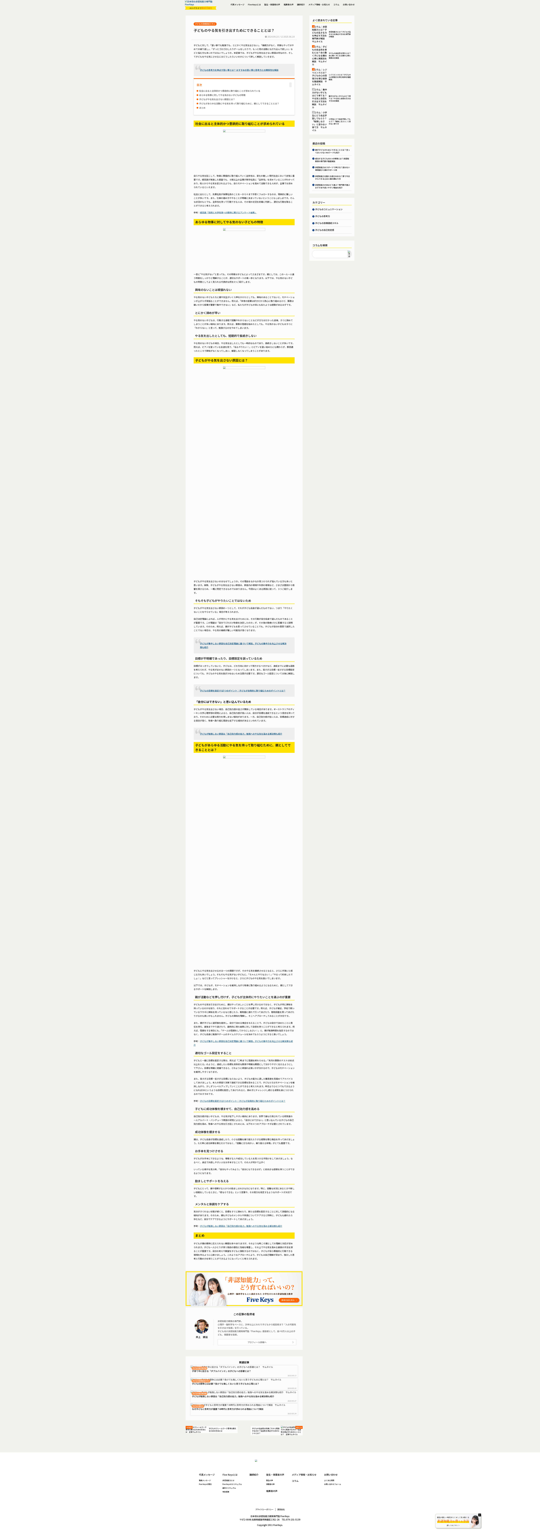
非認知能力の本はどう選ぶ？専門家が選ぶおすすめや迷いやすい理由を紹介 (332, 186)
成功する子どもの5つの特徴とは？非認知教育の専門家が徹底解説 (332, 160)
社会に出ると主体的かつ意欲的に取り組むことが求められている (229, 90)
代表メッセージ (237, 4)
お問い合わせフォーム (332, 1484)
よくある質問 (329, 1480)
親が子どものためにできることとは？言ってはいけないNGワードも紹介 (332, 151)
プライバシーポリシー (264, 1509)
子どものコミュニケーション (329, 209)
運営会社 (281, 1509)
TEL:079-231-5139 (291, 1519)
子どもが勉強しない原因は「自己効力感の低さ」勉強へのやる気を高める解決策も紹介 (241, 733)
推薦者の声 (288, 4)
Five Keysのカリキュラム (232, 1484)
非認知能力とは (228, 1480)
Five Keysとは (254, 4)
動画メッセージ (205, 1480)
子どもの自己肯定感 (324, 229)
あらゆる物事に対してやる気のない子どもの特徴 (222, 95)
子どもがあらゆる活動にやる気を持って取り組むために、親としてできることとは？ (239, 103)
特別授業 (225, 1491)
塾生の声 (269, 1480)
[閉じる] (479, 1515)
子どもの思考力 (322, 216)
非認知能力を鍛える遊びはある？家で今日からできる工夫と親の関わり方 (332, 177)
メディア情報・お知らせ (319, 4)
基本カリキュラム (229, 1488)
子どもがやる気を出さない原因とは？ (217, 99)
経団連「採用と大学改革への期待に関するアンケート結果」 (228, 212)
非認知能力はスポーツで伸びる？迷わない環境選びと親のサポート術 (332, 168)
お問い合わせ (349, 4)
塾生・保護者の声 (272, 4)
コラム (336, 4)
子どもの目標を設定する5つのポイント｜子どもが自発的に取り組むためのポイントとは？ (243, 690)
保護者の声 (270, 1484)
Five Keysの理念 (205, 1484)
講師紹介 (301, 4)
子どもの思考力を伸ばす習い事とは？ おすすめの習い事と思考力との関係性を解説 (239, 70)
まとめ (202, 107)
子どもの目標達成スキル (326, 223)
